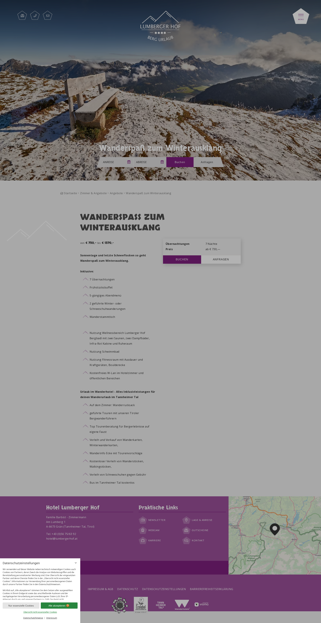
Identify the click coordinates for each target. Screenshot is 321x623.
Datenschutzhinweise (33, 617)
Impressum (51, 617)
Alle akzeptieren (56, 605)
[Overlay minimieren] (75, 562)
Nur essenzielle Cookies (21, 605)
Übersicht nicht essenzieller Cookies (40, 612)
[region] (40, 583)
